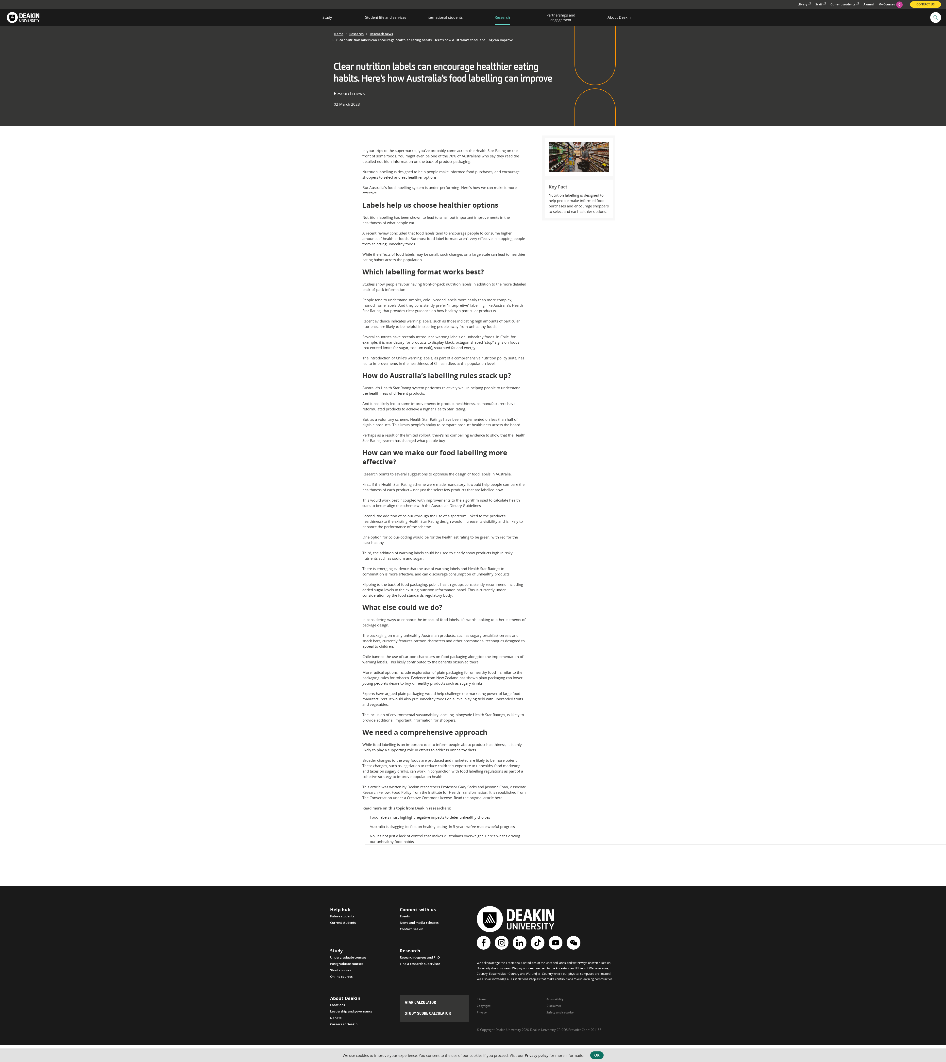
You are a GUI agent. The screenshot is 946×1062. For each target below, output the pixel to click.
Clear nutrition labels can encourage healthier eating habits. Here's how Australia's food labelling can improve (424, 40)
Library (802, 4)
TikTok (538, 943)
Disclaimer (553, 1006)
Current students (842, 4)
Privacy (482, 1012)
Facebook (484, 943)
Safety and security (560, 1012)
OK (597, 1055)
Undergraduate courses (348, 957)
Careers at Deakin (343, 1024)
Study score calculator (428, 1014)
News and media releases (419, 922)
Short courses (340, 970)
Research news (381, 34)
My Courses (889, 4)
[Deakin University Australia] (22, 17)
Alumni (868, 4)
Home (338, 34)
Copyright (483, 1006)
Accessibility (554, 999)
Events (405, 916)
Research (356, 34)
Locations (337, 1005)
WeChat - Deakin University (574, 943)
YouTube (556, 943)
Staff (818, 4)
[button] (935, 17)
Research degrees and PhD (420, 957)
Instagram (502, 943)
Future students (342, 916)
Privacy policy (536, 1055)
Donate (335, 1017)
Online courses (341, 976)
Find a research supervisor (420, 963)
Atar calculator (420, 1003)
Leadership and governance (351, 1011)
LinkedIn (520, 943)
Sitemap (482, 999)
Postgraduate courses (346, 963)
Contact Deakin (411, 929)
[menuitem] (327, 17)
